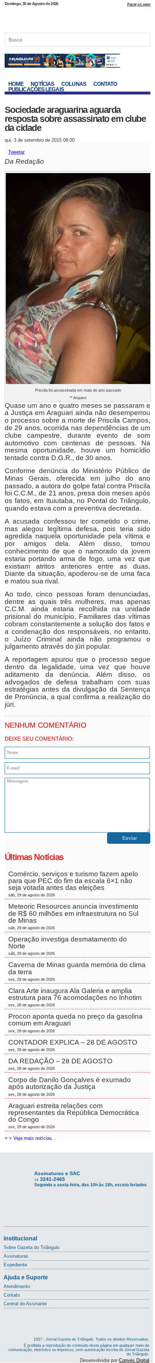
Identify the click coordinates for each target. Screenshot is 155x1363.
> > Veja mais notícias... (30, 1138)
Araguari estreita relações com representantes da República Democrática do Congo (73, 1115)
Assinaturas (16, 1256)
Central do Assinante (25, 1303)
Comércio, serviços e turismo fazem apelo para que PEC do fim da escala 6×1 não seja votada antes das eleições (73, 883)
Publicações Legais (36, 89)
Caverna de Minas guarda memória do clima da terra (77, 971)
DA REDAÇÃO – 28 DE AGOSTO (60, 1064)
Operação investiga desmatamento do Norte (67, 945)
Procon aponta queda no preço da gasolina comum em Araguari (75, 1023)
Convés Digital (134, 1360)
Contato (105, 84)
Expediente (15, 1264)
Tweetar (16, 152)
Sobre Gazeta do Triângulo (31, 1247)
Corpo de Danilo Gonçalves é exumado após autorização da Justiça (69, 1086)
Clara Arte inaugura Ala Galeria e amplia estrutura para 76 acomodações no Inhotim (75, 997)
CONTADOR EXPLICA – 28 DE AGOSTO (72, 1045)
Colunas (73, 84)
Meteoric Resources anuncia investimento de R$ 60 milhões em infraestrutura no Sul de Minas (73, 916)
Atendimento (17, 1286)
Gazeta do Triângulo (77, 17)
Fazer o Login (138, 4)
